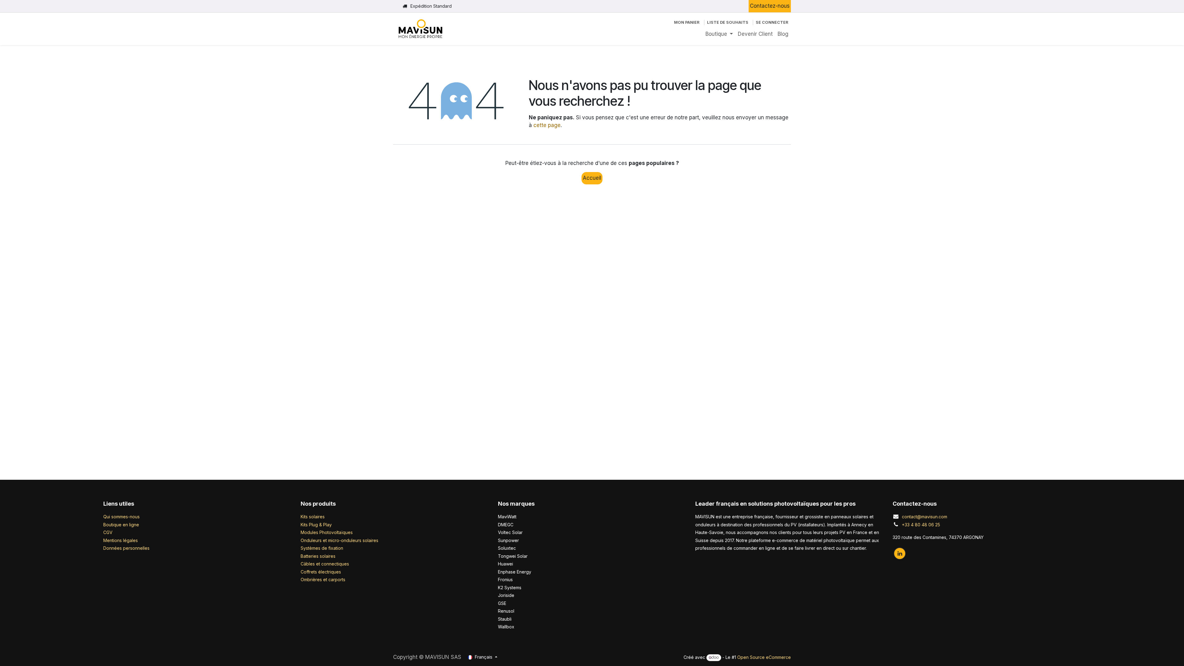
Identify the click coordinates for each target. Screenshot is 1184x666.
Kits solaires (313, 516)
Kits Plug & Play (316, 524)
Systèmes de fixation (322, 548)
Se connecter (772, 22)
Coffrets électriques (321, 571)
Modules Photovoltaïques (327, 532)
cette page (547, 125)
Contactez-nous (770, 6)
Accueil (592, 178)
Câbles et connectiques (325, 563)
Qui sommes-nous (121, 516)
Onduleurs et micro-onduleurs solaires (339, 540)
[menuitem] (719, 34)
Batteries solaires (318, 556)
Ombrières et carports (323, 579)
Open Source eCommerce (764, 657)
